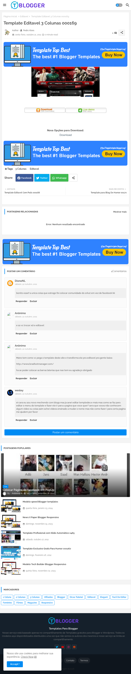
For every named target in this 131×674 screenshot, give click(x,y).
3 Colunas (20, 168)
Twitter (44, 178)
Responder (21, 301)
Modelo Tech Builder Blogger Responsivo (44, 564)
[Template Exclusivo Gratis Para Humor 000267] (11, 553)
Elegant (104, 597)
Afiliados (48, 597)
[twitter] (57, 647)
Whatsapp (61, 178)
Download (66, 135)
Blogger (61, 597)
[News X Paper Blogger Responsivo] (11, 521)
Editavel (24, 16)
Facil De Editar (119, 597)
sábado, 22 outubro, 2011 (26, 284)
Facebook (26, 178)
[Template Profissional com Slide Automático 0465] (11, 537)
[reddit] (74, 647)
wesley (19, 390)
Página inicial (10, 16)
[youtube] (62, 647)
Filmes (19, 603)
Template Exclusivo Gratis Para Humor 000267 (47, 548)
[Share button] (73, 178)
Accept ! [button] (14, 664)
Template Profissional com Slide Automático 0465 (49, 533)
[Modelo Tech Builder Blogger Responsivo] (11, 568)
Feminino (7, 603)
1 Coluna (7, 597)
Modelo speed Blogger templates (40, 501)
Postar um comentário (66, 432)
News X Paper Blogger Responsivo (41, 517)
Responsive (47, 603)
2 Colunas (20, 597)
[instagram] (68, 647)
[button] (119, 5)
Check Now (27, 656)
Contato (70, 660)
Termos (84, 660)
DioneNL (20, 280)
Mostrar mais (120, 211)
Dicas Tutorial (76, 597)
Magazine (32, 603)
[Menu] (4, 5)
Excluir (33, 301)
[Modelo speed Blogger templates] (11, 506)
